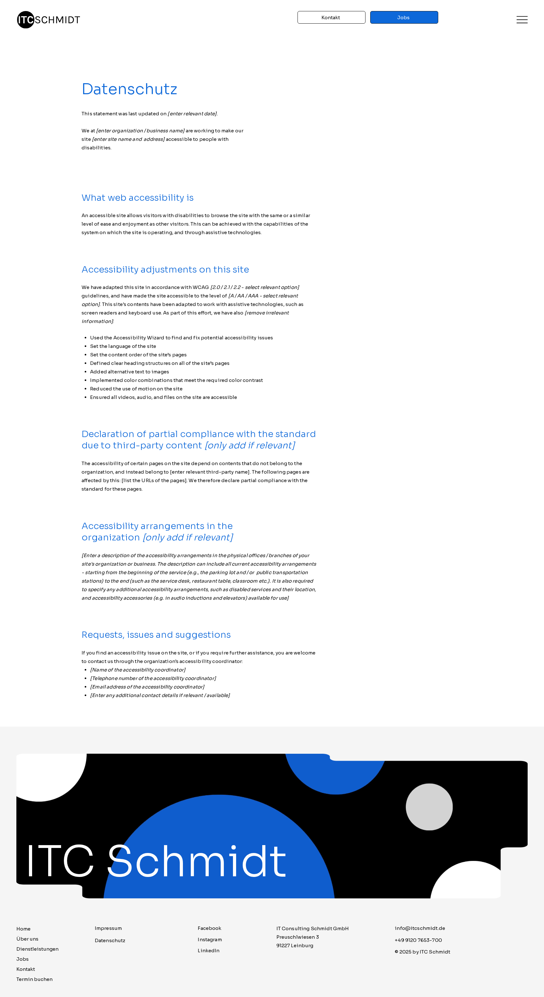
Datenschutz (110, 940)
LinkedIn (208, 951)
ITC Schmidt (155, 862)
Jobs (22, 959)
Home (23, 929)
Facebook (209, 928)
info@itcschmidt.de (420, 928)
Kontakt (25, 969)
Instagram (210, 939)
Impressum (108, 928)
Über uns (27, 939)
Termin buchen (34, 979)
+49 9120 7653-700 (418, 940)
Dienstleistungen (37, 949)
